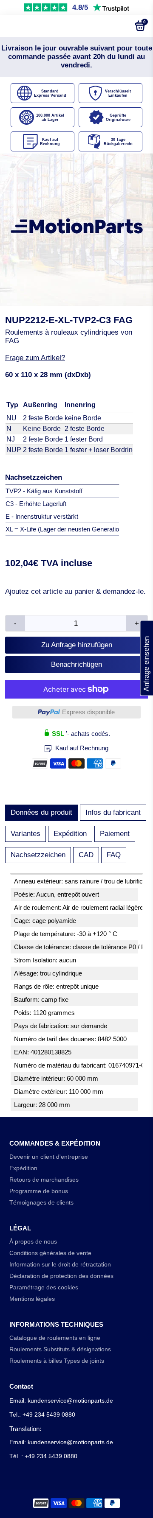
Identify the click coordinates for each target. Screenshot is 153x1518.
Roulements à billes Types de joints (56, 1361)
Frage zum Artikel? (35, 358)
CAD (86, 855)
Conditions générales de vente (50, 1253)
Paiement (115, 834)
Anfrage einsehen (146, 658)
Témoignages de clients (41, 1202)
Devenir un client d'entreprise (48, 1157)
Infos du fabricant (113, 812)
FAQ (114, 855)
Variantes (25, 834)
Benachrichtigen (76, 664)
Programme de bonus (38, 1191)
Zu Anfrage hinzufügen (76, 645)
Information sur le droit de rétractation (60, 1264)
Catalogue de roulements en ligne (54, 1338)
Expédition (70, 834)
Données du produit (41, 812)
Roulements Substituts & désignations (60, 1349)
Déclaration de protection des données (61, 1276)
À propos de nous (33, 1241)
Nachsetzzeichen (38, 855)
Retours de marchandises (44, 1180)
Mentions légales (32, 1299)
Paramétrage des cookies (43, 1287)
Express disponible (88, 712)
